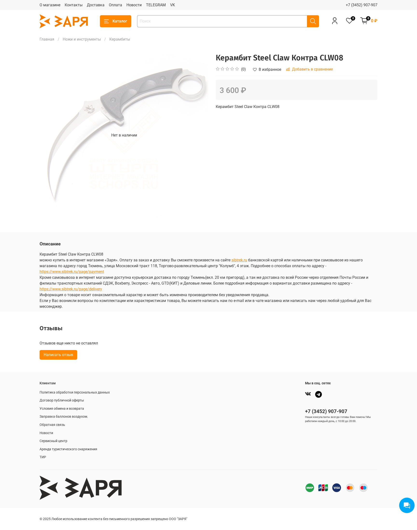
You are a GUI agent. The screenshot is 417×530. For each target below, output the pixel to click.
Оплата (115, 5)
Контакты (74, 5)
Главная (47, 39)
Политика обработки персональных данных (75, 392)
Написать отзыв (58, 354)
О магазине (50, 5)
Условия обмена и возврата (62, 409)
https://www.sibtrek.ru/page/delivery (71, 289)
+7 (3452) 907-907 (361, 5)
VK (172, 5)
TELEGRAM (156, 5)
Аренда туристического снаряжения (68, 449)
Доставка (95, 5)
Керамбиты (119, 39)
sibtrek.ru (239, 260)
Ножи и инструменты (82, 39)
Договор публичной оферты (62, 400)
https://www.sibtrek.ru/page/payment (72, 271)
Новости (134, 5)
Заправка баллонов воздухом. (64, 417)
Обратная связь (52, 425)
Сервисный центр (53, 441)
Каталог (119, 21)
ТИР (43, 457)
